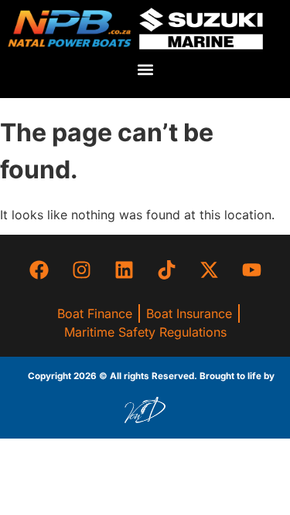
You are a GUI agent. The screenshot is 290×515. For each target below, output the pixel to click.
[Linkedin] (123, 269)
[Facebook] (38, 269)
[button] (145, 70)
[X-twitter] (208, 269)
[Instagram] (81, 269)
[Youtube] (251, 269)
